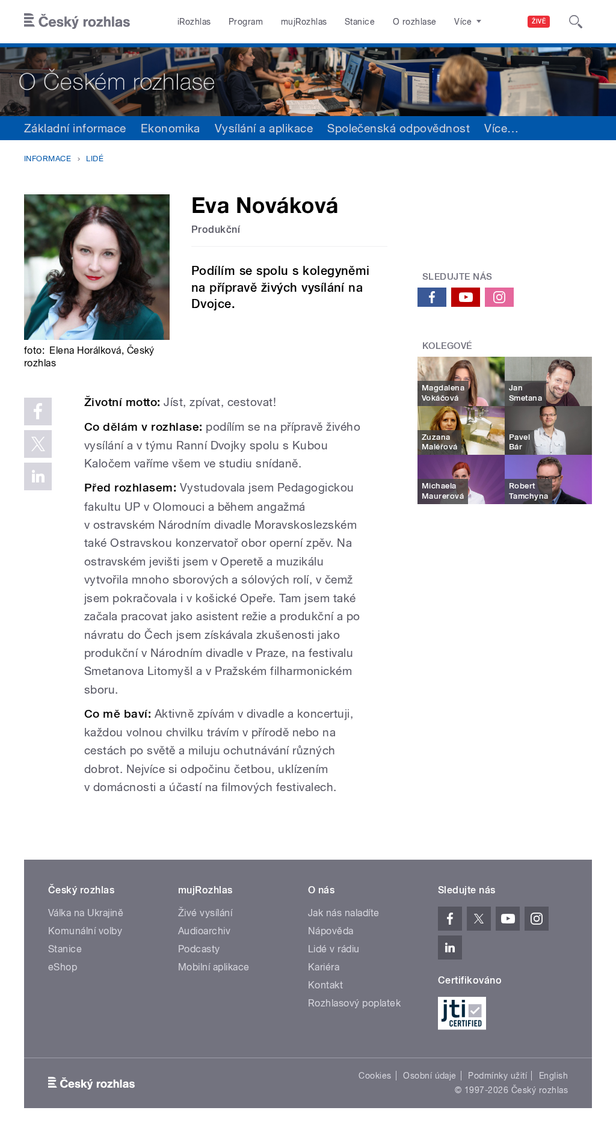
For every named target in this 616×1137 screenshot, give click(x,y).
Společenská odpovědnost (398, 128)
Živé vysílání (205, 913)
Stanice (360, 21)
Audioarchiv (204, 931)
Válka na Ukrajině (85, 913)
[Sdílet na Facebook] (38, 411)
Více (501, 128)
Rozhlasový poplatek (354, 1003)
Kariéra (323, 967)
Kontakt (325, 985)
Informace (47, 158)
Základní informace (75, 128)
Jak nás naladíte (344, 913)
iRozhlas (194, 21)
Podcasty (199, 949)
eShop (62, 967)
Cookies (375, 1075)
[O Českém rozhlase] (308, 79)
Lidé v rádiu (334, 949)
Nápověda (331, 931)
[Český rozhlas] (77, 21)
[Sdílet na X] (38, 444)
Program (246, 21)
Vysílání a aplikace (264, 128)
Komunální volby (85, 931)
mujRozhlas (304, 21)
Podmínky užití (497, 1075)
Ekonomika (170, 128)
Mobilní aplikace (214, 967)
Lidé (94, 158)
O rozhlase (415, 21)
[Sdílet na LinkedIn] (38, 476)
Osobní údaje (430, 1075)
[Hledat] (575, 21)
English (553, 1075)
